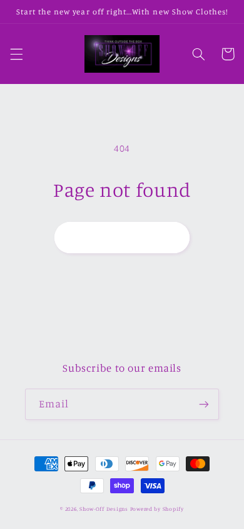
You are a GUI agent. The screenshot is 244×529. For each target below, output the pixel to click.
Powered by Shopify (157, 508)
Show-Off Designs (103, 508)
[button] (16, 53)
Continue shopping (122, 237)
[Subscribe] (204, 404)
